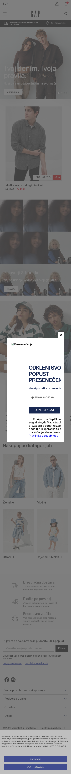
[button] (61, 335)
